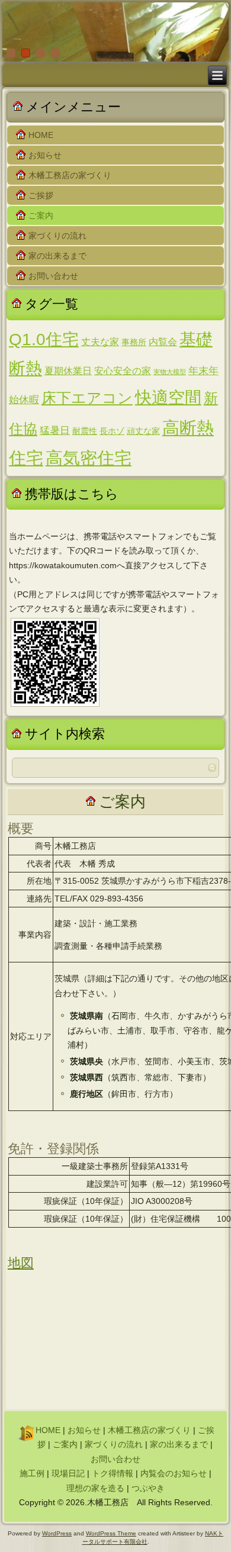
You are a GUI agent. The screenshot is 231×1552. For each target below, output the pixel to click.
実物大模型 (169, 371)
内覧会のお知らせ (173, 1473)
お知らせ (45, 155)
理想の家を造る (95, 1488)
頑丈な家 (143, 431)
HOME (40, 135)
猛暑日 (55, 430)
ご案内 (40, 215)
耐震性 (84, 431)
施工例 (32, 1473)
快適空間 (168, 397)
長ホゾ (112, 431)
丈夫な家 (100, 342)
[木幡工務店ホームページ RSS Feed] (25, 1432)
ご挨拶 (40, 195)
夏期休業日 (68, 371)
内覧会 (163, 342)
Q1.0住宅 (44, 339)
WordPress (57, 1533)
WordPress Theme (111, 1533)
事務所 (133, 342)
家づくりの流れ (57, 235)
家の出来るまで (57, 255)
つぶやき (148, 1488)
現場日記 (68, 1473)
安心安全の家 (122, 371)
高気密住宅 (88, 458)
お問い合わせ (53, 276)
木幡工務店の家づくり (69, 175)
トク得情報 (112, 1473)
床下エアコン (87, 397)
